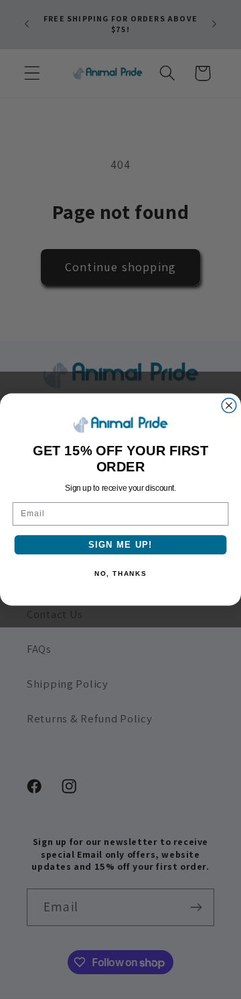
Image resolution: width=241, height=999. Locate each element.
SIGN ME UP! (120, 544)
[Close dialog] (229, 405)
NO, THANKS (120, 574)
